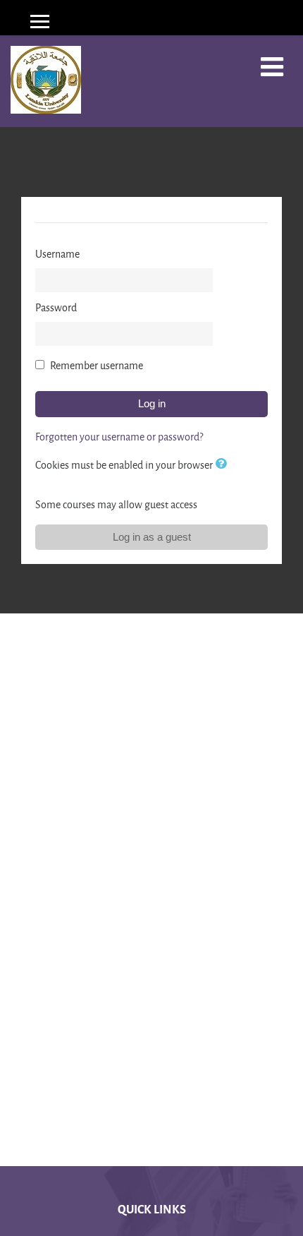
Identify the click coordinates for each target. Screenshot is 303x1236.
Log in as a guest (152, 537)
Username (57, 253)
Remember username (96, 365)
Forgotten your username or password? (119, 436)
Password (56, 307)
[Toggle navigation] (272, 67)
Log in (152, 403)
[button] (223, 465)
